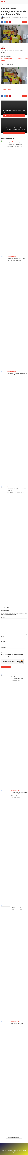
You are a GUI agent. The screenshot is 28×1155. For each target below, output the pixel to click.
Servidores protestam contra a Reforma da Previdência (16, 259)
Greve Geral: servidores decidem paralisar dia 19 (17, 677)
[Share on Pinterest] (10, 22)
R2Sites (8, 17)
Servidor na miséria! (16, 907)
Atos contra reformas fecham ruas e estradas (17, 1023)
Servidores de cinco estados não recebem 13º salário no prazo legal (19, 793)
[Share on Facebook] (2, 22)
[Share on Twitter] (5, 22)
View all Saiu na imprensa (13, 1137)
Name (3, 636)
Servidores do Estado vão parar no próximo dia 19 (17, 374)
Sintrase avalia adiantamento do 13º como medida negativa (16, 143)
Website (3, 647)
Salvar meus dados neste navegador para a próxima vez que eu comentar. (12, 655)
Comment (3, 617)
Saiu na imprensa (7, 89)
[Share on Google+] (7, 22)
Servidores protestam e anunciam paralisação (16, 489)
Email (3, 642)
